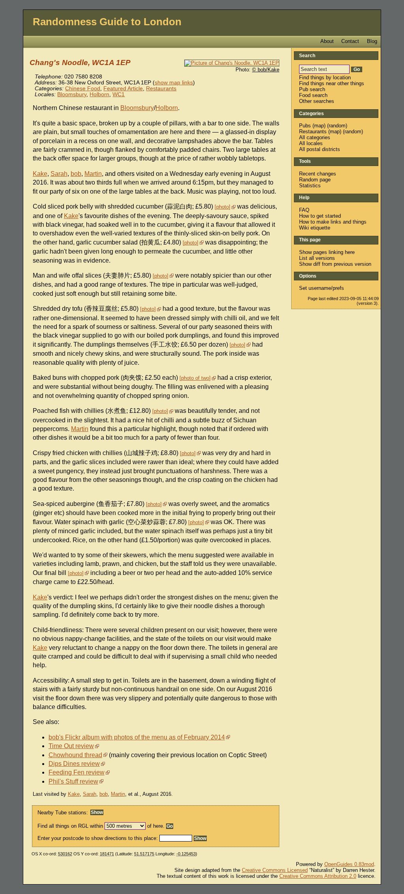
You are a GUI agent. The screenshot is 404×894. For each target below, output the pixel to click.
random (337, 126)
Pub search (312, 89)
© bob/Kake (265, 70)
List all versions (317, 258)
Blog (372, 41)
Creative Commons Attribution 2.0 (317, 876)
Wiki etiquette (314, 228)
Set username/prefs (321, 288)
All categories (314, 137)
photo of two (195, 378)
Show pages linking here (327, 252)
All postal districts (319, 149)
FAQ (304, 210)
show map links (174, 83)
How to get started (320, 216)
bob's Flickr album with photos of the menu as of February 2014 (137, 737)
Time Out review (71, 746)
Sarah (58, 173)
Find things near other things (331, 83)
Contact (350, 41)
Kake (40, 173)
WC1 (118, 94)
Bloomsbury (71, 94)
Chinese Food (82, 88)
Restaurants (161, 88)
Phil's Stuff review (73, 781)
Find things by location (325, 77)
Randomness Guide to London (107, 21)
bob (76, 173)
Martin (93, 173)
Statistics (310, 186)
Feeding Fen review (77, 772)
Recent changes (317, 174)
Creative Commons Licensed (275, 870)
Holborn (99, 94)
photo (222, 207)
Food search (313, 95)
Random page (315, 180)
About (327, 41)
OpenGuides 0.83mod (349, 864)
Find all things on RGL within (70, 826)
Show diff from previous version (335, 264)
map (319, 126)
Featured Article (123, 88)
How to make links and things (333, 222)
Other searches (316, 101)
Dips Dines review (74, 763)
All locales (311, 143)
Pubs (305, 126)
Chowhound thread (75, 755)
